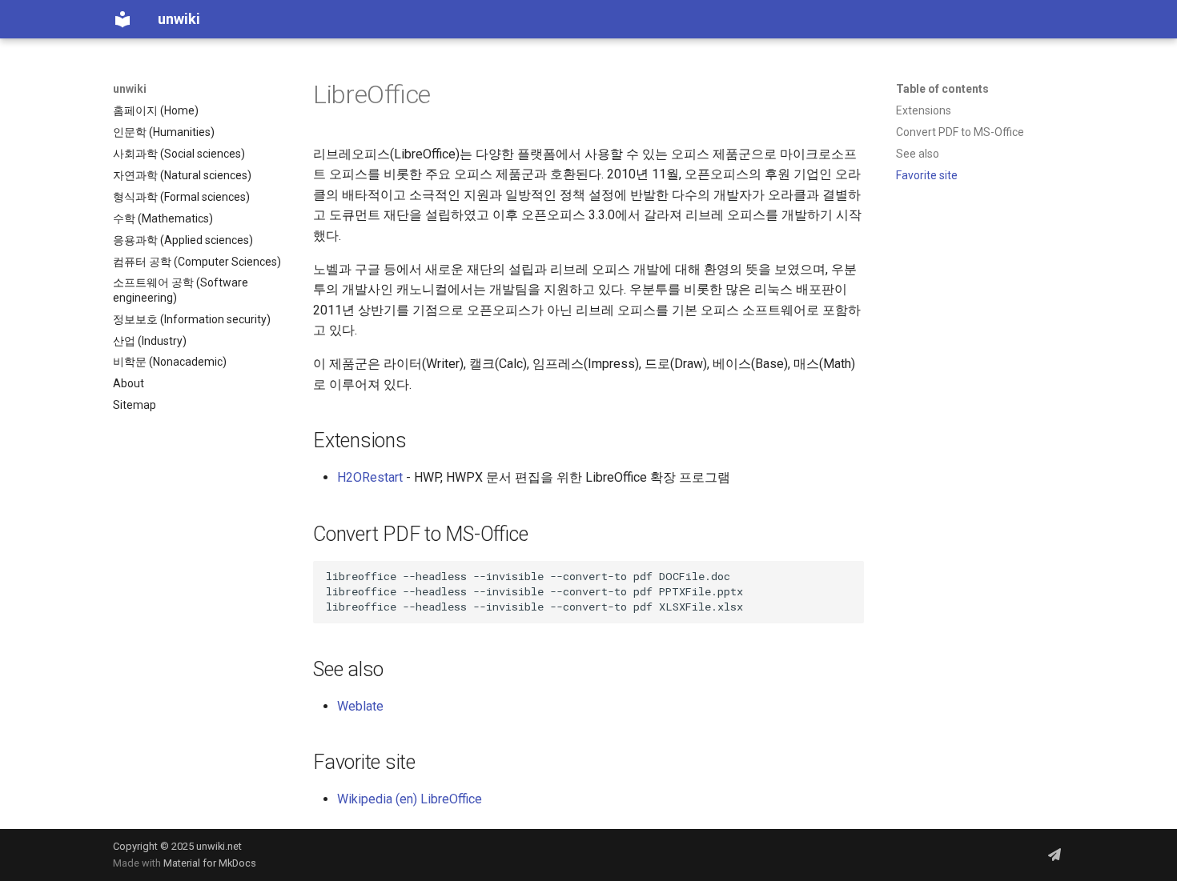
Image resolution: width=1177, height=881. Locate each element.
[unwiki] (122, 19)
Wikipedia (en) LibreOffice (409, 799)
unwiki (130, 88)
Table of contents (942, 88)
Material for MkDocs (209, 863)
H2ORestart (370, 477)
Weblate (360, 706)
